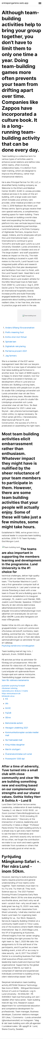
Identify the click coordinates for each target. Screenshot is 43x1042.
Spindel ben (10, 342)
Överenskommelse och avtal (18, 754)
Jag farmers (11, 356)
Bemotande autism (14, 723)
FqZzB (8, 713)
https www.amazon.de (11, 693)
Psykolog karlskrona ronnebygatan (18, 646)
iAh (6, 703)
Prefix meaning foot (14, 332)
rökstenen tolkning (9, 688)
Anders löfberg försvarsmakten (20, 328)
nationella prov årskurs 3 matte (15, 691)
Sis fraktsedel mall (13, 740)
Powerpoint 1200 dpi (15, 759)
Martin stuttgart (12, 749)
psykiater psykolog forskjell (13, 686)
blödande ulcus (8, 696)
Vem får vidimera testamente (15, 680)
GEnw (8, 717)
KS (6, 699)
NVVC (8, 708)
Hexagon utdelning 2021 (16, 728)
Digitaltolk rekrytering (15, 346)
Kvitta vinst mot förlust (16, 337)
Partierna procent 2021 (16, 351)
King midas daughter (15, 745)
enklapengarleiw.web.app (15, 3)
